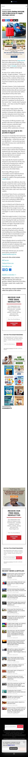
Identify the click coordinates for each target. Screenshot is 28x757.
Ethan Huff (11, 17)
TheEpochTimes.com (8, 263)
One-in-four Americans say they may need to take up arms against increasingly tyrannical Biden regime (16, 685)
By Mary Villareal (16, 613)
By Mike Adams (15, 713)
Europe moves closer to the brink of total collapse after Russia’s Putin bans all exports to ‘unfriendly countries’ (16, 575)
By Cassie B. (15, 599)
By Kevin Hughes (16, 592)
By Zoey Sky (15, 620)
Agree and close (13, 748)
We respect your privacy (19, 734)
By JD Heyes (15, 579)
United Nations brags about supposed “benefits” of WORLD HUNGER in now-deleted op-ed (16, 604)
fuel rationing (8, 279)
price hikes (22, 281)
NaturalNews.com (7, 266)
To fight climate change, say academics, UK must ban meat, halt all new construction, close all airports (16, 625)
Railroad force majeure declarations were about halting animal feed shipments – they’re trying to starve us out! (16, 651)
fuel (3, 279)
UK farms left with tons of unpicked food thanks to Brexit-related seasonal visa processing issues (16, 596)
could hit (4, 179)
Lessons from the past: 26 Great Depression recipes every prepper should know (15, 678)
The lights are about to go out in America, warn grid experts (15, 697)
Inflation (9, 281)
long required (21, 60)
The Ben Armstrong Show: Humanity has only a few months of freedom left (16, 590)
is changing (13, 66)
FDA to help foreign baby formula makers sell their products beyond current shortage (15, 659)
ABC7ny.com (5, 260)
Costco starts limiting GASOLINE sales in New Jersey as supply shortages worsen (16, 583)
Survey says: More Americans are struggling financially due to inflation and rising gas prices (16, 611)
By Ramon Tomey (16, 606)
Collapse (17, 277)
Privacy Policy (11, 745)
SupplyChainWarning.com (9, 254)
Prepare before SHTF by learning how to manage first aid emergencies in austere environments (16, 618)
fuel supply (16, 279)
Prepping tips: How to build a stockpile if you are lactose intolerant (16, 691)
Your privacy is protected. (8, 348)
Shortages (5, 283)
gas (20, 279)
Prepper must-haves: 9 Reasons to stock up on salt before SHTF (15, 665)
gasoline (4, 281)
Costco (22, 277)
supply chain (11, 283)
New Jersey (16, 281)
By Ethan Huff (15, 586)
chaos (12, 277)
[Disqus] (14, 429)
